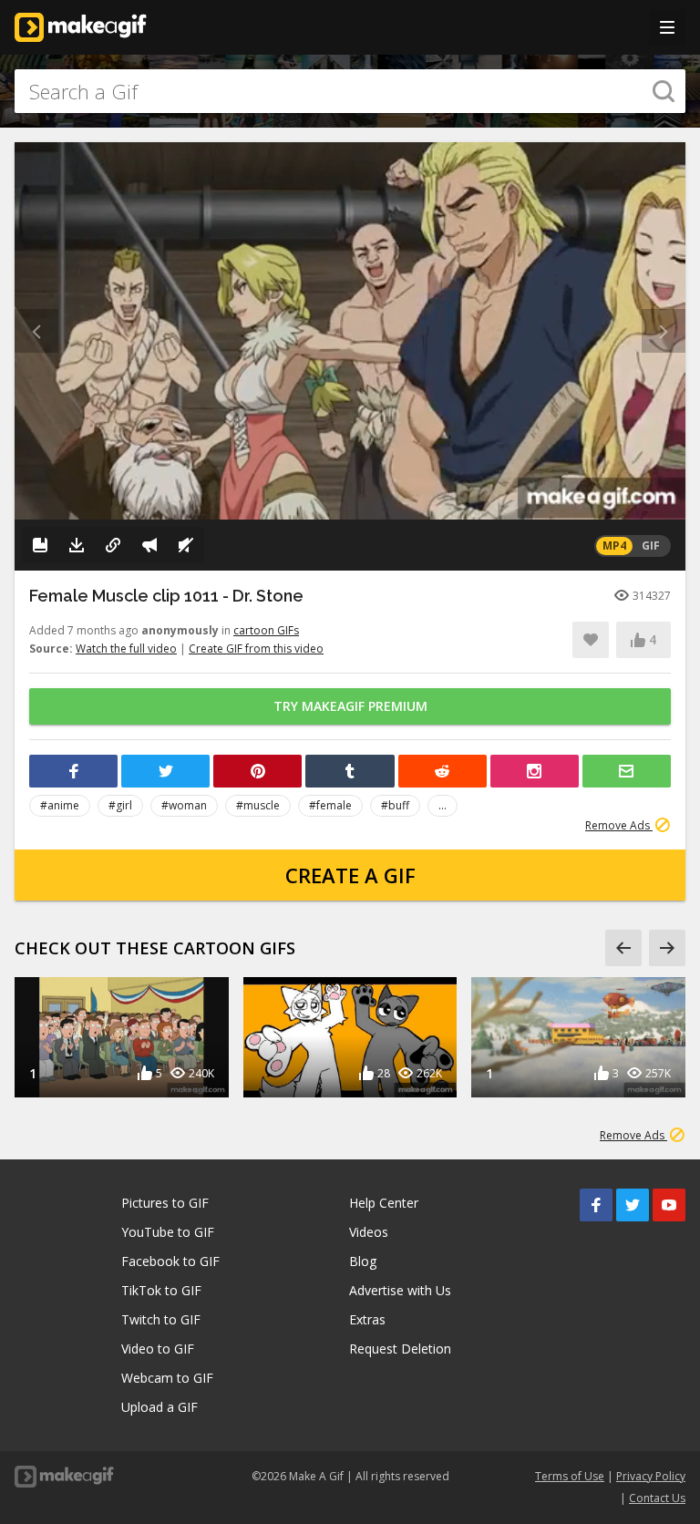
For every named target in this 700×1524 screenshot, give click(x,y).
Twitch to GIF (161, 1319)
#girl (120, 805)
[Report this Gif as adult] (149, 545)
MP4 (614, 545)
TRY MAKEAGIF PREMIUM (350, 706)
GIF (651, 545)
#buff (395, 805)
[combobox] (350, 91)
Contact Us (657, 1498)
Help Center (383, 1202)
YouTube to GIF (167, 1232)
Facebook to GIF (170, 1261)
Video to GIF (157, 1348)
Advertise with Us (400, 1290)
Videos (368, 1232)
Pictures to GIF (165, 1202)
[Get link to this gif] (113, 545)
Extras (367, 1319)
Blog (362, 1261)
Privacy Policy (650, 1476)
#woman (184, 805)
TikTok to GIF (161, 1290)
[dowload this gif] (76, 545)
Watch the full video (126, 648)
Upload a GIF (159, 1407)
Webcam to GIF (167, 1377)
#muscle (258, 805)
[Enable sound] (186, 545)
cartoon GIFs (266, 630)
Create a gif (350, 875)
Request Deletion (400, 1348)
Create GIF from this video (256, 648)
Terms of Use (569, 1476)
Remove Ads (619, 825)
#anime (59, 805)
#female (330, 805)
